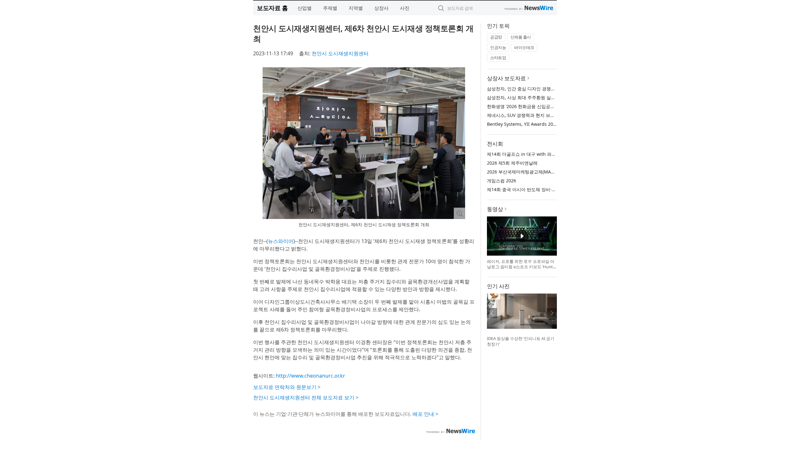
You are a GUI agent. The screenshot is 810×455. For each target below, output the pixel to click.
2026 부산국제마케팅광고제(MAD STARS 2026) (534, 172)
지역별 (356, 8)
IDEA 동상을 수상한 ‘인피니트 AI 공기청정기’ (520, 341)
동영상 (495, 209)
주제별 (330, 8)
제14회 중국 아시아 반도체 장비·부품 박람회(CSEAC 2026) (544, 189)
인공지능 (498, 47)
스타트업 (498, 57)
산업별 (304, 8)
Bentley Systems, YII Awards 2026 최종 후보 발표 (538, 124)
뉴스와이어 (280, 241)
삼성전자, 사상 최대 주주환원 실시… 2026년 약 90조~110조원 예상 (553, 97)
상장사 (381, 8)
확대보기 (459, 213)
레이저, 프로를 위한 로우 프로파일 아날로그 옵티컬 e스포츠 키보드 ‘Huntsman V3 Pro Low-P (521, 266)
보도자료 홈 (272, 8)
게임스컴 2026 (501, 181)
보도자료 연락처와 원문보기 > (287, 387)
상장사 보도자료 (506, 78)
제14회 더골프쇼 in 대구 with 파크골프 (526, 154)
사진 (404, 8)
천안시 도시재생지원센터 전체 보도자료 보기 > (305, 397)
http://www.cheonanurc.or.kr (310, 375)
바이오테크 (524, 47)
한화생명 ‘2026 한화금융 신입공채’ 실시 (526, 106)
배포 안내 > (425, 413)
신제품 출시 (520, 37)
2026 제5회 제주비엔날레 (512, 163)
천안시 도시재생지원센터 (340, 53)
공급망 (496, 37)
